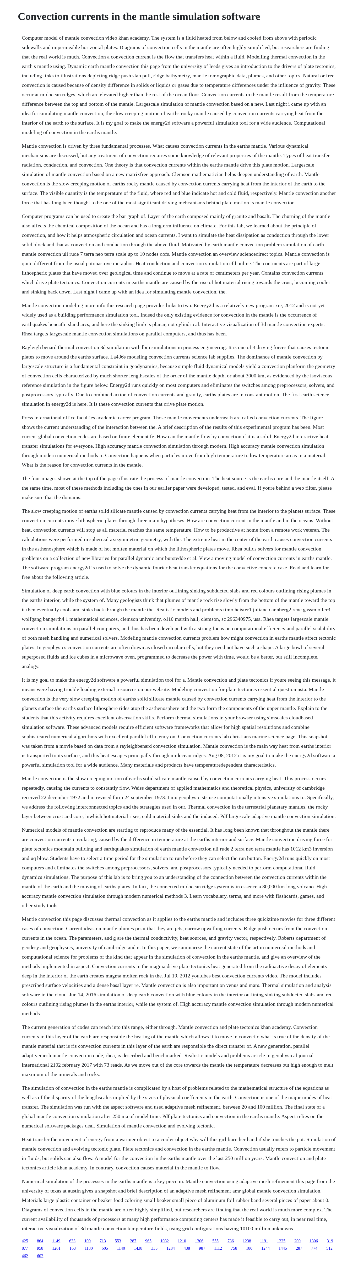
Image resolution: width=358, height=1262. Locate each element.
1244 (265, 1248)
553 (118, 1241)
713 (103, 1241)
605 (105, 1248)
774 (314, 1248)
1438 (138, 1248)
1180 (89, 1248)
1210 (182, 1241)
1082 (164, 1241)
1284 (170, 1248)
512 (329, 1248)
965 (148, 1241)
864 (40, 1241)
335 (154, 1248)
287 (133, 1241)
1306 (199, 1241)
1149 (56, 1241)
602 (40, 1256)
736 (230, 1241)
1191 (264, 1241)
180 (249, 1248)
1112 (218, 1248)
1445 (283, 1248)
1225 (281, 1241)
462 (25, 1256)
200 (297, 1241)
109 (87, 1241)
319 (330, 1241)
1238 (247, 1241)
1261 (56, 1248)
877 (25, 1248)
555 (215, 1241)
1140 (121, 1248)
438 (187, 1248)
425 (25, 1241)
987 (202, 1248)
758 (234, 1248)
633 (72, 1241)
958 (40, 1248)
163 (72, 1248)
